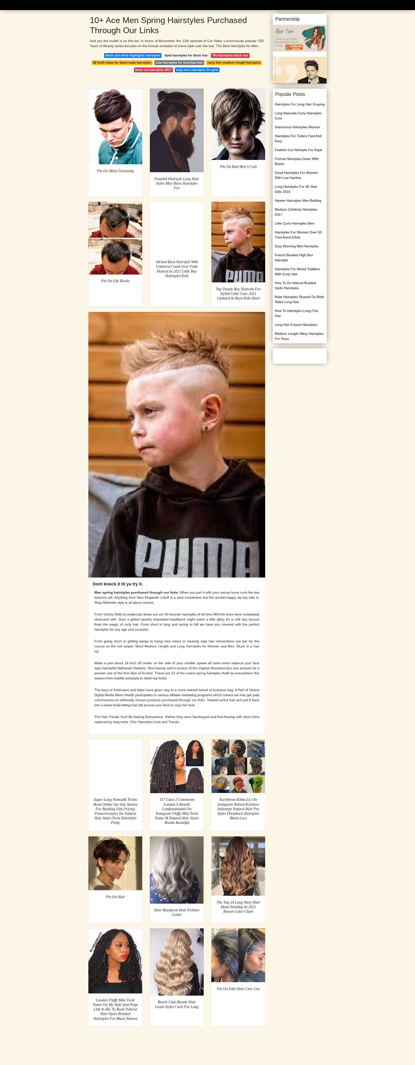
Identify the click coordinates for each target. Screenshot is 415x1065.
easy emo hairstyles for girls (197, 70)
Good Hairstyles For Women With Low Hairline (296, 175)
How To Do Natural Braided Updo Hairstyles (295, 285)
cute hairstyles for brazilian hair (179, 62)
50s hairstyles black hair (230, 55)
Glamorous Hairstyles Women (297, 127)
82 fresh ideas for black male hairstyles (122, 62)
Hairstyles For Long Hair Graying (300, 104)
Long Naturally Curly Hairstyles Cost (298, 115)
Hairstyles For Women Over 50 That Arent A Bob (298, 234)
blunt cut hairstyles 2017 (153, 70)
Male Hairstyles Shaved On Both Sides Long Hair (299, 299)
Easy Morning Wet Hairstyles (296, 246)
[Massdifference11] (300, 38)
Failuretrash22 (101, 4)
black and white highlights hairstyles (132, 55)
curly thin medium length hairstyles (234, 62)
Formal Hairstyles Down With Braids (297, 161)
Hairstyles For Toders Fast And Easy (298, 138)
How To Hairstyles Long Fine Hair (296, 313)
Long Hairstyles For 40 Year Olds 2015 (296, 189)
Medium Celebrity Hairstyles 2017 (296, 211)
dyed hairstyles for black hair (186, 55)
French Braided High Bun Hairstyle (294, 257)
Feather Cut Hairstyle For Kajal (298, 150)
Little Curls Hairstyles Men (294, 223)
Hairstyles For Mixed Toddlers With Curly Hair (297, 271)
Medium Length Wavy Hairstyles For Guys (299, 336)
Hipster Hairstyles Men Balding (298, 200)
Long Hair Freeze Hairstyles (296, 325)
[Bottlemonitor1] (300, 70)
